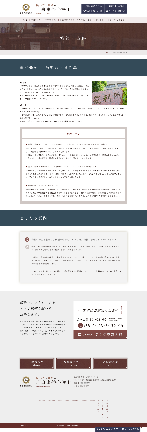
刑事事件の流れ (51, 20)
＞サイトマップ (24, 425)
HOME (24, 20)
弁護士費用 (98, 20)
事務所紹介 (35, 20)
